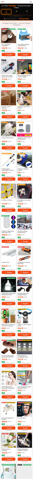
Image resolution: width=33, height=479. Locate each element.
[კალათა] (30, 1)
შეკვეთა (9, 54)
